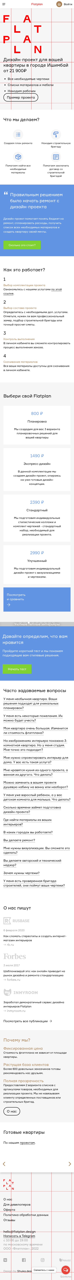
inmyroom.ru (16, 1011)
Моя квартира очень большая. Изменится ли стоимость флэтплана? (35, 730)
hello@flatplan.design (19, 1231)
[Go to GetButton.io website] (65, 1277)
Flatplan (37, 4)
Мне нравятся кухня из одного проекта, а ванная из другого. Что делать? (35, 772)
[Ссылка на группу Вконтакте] (5, 1260)
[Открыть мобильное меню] (4, 4)
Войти (68, 4)
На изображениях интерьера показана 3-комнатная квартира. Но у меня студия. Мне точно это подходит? (35, 745)
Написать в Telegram (19, 1236)
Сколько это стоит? (22, 245)
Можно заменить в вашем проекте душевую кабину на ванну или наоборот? (35, 784)
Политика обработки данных (26, 1215)
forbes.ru (13, 979)
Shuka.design (26, 1271)
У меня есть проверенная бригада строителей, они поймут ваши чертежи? (34, 883)
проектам (27, 1142)
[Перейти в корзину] (59, 4)
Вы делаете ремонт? (19, 840)
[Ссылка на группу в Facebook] (24, 1260)
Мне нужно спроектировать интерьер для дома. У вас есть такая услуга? (35, 760)
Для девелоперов (16, 1204)
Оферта (9, 1209)
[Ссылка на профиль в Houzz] (65, 1260)
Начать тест (17, 669)
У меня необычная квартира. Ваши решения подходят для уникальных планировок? (31, 703)
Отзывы (9, 1220)
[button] (20, 622)
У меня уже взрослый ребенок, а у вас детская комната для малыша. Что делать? (37, 797)
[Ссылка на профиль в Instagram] (42, 1260)
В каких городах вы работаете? (28, 832)
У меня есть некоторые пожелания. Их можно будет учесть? (33, 718)
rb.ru (10, 944)
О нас (12, 1111)
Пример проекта (21, 97)
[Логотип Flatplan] (8, 1184)
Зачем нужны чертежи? (21, 873)
